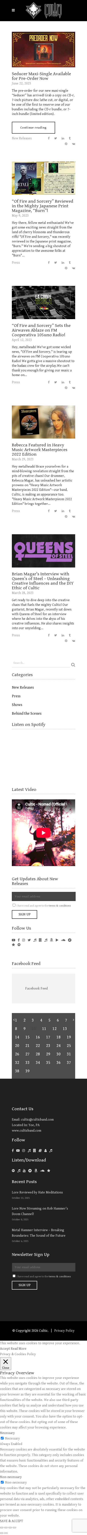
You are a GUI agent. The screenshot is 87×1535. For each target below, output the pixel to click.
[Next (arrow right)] (6, 1533)
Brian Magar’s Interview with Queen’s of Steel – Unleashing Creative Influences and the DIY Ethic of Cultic (43, 581)
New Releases (22, 138)
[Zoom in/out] (14, 1527)
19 (69, 1037)
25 (69, 1045)
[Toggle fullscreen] (10, 1527)
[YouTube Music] (24, 1171)
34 (38, 1062)
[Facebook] (19, 940)
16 (38, 1037)
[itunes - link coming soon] (45, 940)
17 (48, 1037)
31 (69, 1054)
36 (58, 1062)
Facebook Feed (26, 963)
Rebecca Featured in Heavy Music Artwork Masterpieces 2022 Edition (39, 449)
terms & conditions (60, 905)
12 (54, 1028)
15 (27, 1037)
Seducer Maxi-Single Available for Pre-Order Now (41, 76)
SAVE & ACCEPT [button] (11, 1521)
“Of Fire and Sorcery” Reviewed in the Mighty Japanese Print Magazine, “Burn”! (42, 206)
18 (58, 1037)
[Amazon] (36, 1171)
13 (65, 1028)
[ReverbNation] (13, 945)
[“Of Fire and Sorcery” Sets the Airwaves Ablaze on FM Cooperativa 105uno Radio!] (43, 302)
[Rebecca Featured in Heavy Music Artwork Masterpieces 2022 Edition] (43, 422)
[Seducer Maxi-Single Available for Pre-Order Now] (43, 49)
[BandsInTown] (40, 940)
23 (48, 1045)
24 (58, 1045)
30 (58, 1054)
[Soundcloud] (63, 940)
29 (48, 1054)
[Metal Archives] (40, 1151)
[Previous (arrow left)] (1, 1533)
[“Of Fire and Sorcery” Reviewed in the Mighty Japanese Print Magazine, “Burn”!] (43, 178)
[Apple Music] (18, 1171)
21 (27, 1045)
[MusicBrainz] (45, 1151)
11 (44, 1028)
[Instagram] (23, 940)
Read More (18, 1349)
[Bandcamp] (69, 940)
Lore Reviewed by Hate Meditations (37, 1192)
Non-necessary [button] (11, 1477)
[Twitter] (29, 940)
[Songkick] (34, 940)
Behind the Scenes (26, 713)
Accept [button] (5, 1349)
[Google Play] (57, 940)
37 (69, 1062)
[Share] (6, 1527)
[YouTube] (13, 940)
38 (17, 1071)
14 (17, 1037)
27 (27, 1054)
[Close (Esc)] (1, 1527)
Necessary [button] (7, 1433)
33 (27, 1062)
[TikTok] (50, 1151)
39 (27, 1071)
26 (17, 1054)
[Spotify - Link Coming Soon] (19, 945)
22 (38, 1045)
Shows (17, 705)
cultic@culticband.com (37, 1120)
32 (17, 1062)
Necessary (12, 1439)
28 (38, 1054)
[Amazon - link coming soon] (51, 940)
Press (16, 263)
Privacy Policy (64, 1331)
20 (17, 1045)
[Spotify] (13, 1171)
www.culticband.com (26, 1131)
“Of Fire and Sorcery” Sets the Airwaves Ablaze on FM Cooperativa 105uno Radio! (41, 330)
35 (48, 1062)
